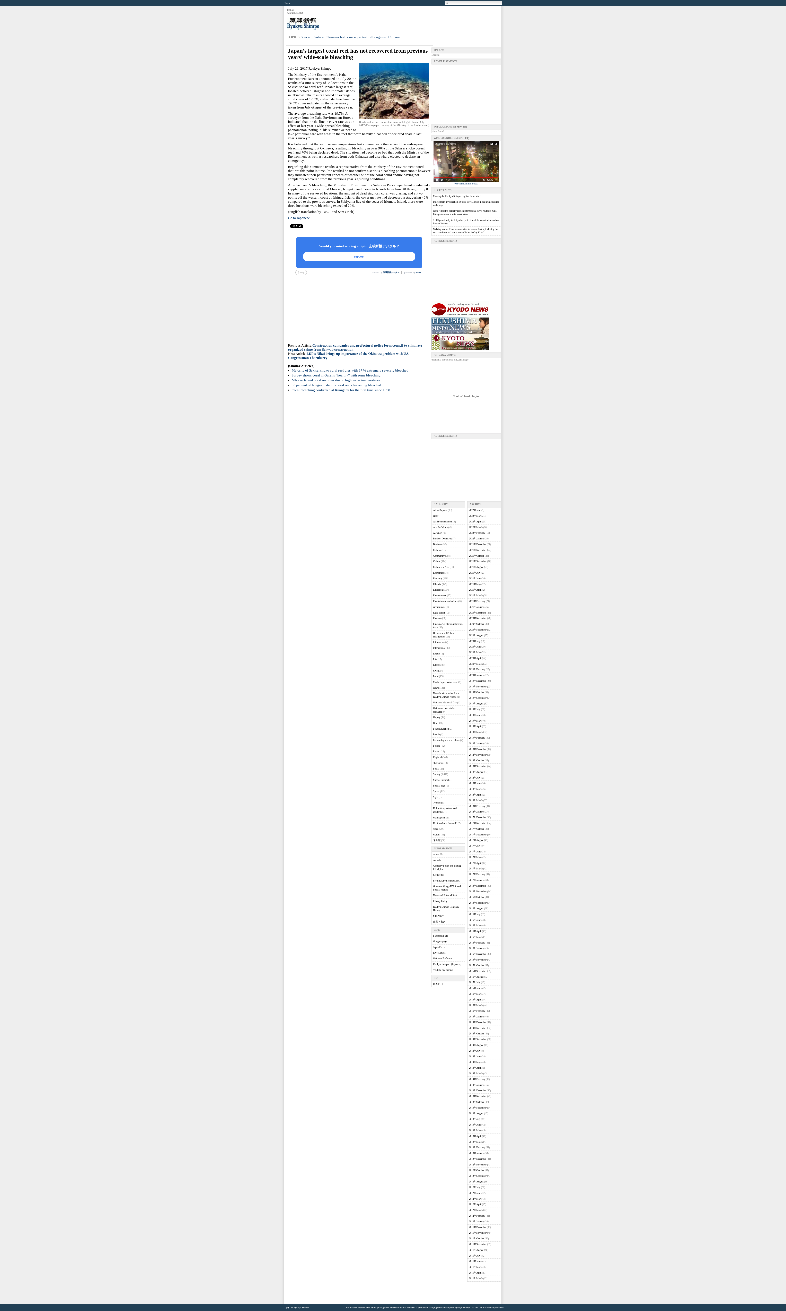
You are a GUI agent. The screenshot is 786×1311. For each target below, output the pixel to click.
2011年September (478, 1244)
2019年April (475, 726)
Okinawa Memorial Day (445, 702)
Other (436, 723)
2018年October (476, 760)
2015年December (477, 954)
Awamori (437, 532)
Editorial (437, 584)
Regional (437, 757)
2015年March (476, 1005)
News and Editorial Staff (445, 895)
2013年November (478, 1096)
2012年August (476, 1181)
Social (436, 768)
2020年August (476, 635)
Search (447, 3)
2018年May (475, 789)
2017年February (477, 874)
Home (287, 3)
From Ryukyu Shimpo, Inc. (446, 880)
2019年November (478, 686)
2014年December (477, 1022)
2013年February (477, 1147)
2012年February (477, 1215)
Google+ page (440, 941)
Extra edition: (439, 612)
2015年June (475, 988)
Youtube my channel (443, 970)
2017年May (475, 857)
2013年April (475, 1136)
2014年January (476, 1085)
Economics (438, 572)
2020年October (476, 624)
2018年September (478, 766)
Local (435, 676)
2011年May (475, 1267)
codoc (418, 272)
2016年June (475, 920)
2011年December (477, 1227)
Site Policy (438, 915)
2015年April (475, 999)
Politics (436, 745)
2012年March (476, 1210)
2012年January (476, 1221)
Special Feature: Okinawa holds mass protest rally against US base (350, 37)
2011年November (478, 1232)
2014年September (478, 1039)
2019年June (475, 715)
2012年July (474, 1187)
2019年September (478, 697)
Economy (437, 578)
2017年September (478, 834)
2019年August (476, 703)
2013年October (476, 1102)
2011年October (476, 1238)
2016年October (476, 897)
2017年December (477, 817)
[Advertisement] (426, 18)
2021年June (475, 578)
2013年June (475, 1124)
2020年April (475, 658)
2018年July (474, 777)
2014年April (475, 1067)
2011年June (475, 1261)
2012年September (478, 1175)
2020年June (475, 646)
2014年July (474, 1050)
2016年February (477, 942)
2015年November (478, 959)
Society (436, 774)
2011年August (476, 1250)
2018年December (477, 749)
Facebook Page (440, 935)
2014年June (475, 1056)
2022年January (476, 538)
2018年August (476, 772)
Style (435, 797)
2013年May (475, 1130)
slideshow (438, 763)
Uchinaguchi (439, 817)
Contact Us (438, 875)
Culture (436, 561)
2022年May (475, 515)
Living (436, 670)
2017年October (476, 828)
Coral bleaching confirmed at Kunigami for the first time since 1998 (341, 390)
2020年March (476, 663)
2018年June (475, 783)
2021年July (474, 572)
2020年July (474, 641)
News (436, 687)
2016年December (477, 885)
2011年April (475, 1272)
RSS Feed (438, 984)
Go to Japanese (299, 218)
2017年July (474, 845)
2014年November (478, 1028)
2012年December (477, 1158)
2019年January (476, 743)
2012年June (475, 1193)
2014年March (476, 1073)
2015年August (476, 976)
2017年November (478, 823)
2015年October (476, 965)
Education (438, 589)
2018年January (476, 811)
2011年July (474, 1255)
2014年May (475, 1062)
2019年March (476, 732)
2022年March (476, 527)
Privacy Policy (440, 901)
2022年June (475, 510)
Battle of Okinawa (442, 538)
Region (436, 751)
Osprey (436, 717)
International (439, 647)
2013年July (474, 1119)
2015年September (478, 971)
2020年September (478, 629)
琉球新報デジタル (391, 272)
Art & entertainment (442, 521)
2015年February (477, 1010)
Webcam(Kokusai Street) (466, 183)
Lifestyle (437, 664)
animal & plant (440, 510)
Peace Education (441, 728)
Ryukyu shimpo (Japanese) (447, 964)
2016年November (478, 891)
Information (439, 642)
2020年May (475, 652)
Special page (439, 785)
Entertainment (439, 595)
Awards (437, 860)
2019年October (476, 692)
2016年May (475, 925)
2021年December (477, 544)
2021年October (476, 555)
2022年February (477, 532)
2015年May (475, 993)
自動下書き (439, 921)
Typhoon (437, 802)
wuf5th (436, 834)
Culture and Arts (441, 567)
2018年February (477, 806)
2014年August (476, 1045)
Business (437, 544)
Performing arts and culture (446, 740)
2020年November (478, 618)
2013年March (476, 1141)
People (436, 734)
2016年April (475, 931)
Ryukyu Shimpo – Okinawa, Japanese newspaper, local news (317, 24)
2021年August (476, 567)
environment (439, 607)
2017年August (476, 840)
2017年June (475, 851)
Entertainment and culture (445, 601)
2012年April (475, 1204)
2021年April (475, 589)
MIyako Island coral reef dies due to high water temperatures (336, 380)
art (434, 515)
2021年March (476, 595)
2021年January (476, 607)
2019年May (475, 720)
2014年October (476, 1033)
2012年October (476, 1170)
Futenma (437, 618)
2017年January (476, 880)
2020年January (476, 675)
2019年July (474, 709)
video (435, 828)
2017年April (475, 863)
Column (437, 550)
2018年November (478, 754)
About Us (438, 854)
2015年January (476, 1016)
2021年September (478, 561)
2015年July (474, 982)
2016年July (474, 914)
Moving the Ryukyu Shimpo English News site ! (457, 196)
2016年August (476, 908)
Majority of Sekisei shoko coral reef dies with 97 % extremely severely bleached (350, 370)
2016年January (476, 948)
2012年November (478, 1164)
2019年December (477, 680)
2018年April (475, 794)
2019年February (477, 737)
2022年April (475, 521)
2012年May (475, 1198)
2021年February (477, 601)
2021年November (478, 550)
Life (435, 659)
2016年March (476, 937)
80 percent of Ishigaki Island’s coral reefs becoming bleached (336, 385)
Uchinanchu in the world (445, 823)
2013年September (478, 1107)
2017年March (476, 868)
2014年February (477, 1079)
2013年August (476, 1113)
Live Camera (439, 952)
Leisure (436, 653)
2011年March (476, 1278)
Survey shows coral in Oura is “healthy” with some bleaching (336, 375)
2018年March (476, 800)
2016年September (478, 902)
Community (439, 555)
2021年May (475, 584)
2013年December (477, 1090)
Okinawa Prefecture (442, 958)
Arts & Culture (440, 527)
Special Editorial (441, 780)
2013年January (476, 1153)
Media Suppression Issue (445, 682)
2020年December (477, 612)
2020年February (477, 669)
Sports (436, 791)
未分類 (436, 840)
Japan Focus (439, 947)
